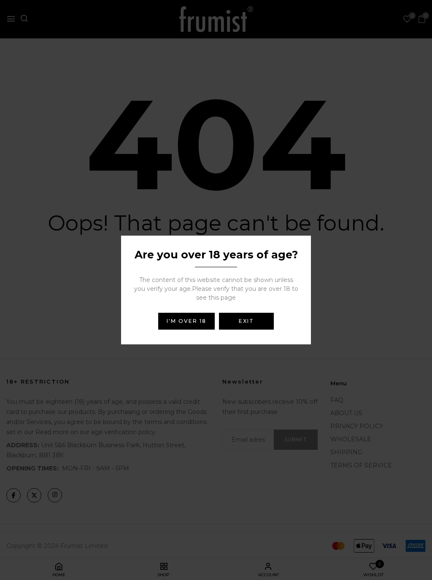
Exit (246, 321)
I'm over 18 (186, 321)
